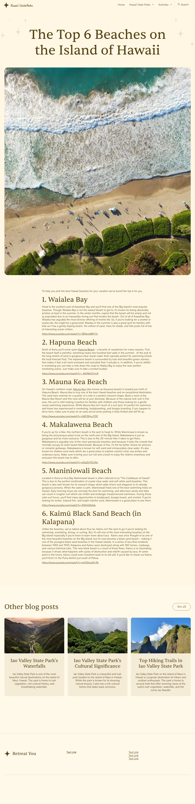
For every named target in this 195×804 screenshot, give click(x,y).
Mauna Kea (79, 389)
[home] (19, 4)
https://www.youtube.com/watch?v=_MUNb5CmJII (70, 373)
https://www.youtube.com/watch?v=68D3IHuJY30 (70, 416)
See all (181, 606)
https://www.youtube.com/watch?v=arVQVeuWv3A (70, 562)
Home (121, 4)
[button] (141, 4)
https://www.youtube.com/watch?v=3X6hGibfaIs (69, 505)
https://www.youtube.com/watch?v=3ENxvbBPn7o (70, 333)
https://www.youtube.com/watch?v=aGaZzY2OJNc (70, 462)
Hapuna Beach (86, 349)
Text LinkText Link (133, 757)
